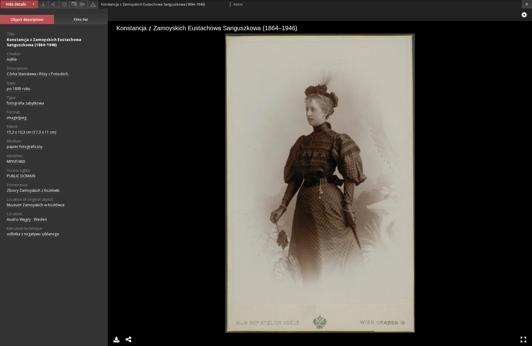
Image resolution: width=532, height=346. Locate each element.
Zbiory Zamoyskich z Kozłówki (33, 190)
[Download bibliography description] (82, 4)
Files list (81, 19)
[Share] (53, 4)
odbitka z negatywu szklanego (33, 234)
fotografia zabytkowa (25, 103)
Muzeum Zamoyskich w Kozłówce (36, 205)
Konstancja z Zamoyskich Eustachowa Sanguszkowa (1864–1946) (44, 42)
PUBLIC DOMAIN (21, 176)
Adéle (12, 59)
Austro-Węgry (19, 219)
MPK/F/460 (16, 161)
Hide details (16, 4)
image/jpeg (16, 117)
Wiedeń (40, 219)
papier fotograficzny (24, 146)
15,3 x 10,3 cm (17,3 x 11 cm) (31, 132)
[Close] (527, 4)
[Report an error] (93, 4)
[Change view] (73, 4)
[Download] (43, 4)
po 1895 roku (18, 88)
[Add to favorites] (64, 4)
